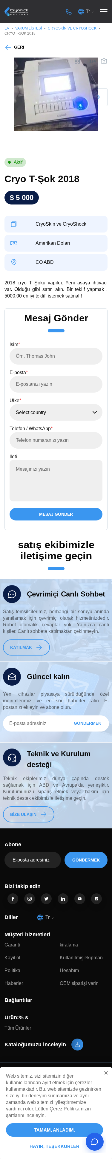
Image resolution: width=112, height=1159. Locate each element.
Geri (19, 47)
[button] (106, 1073)
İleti (13, 456)
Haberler (13, 983)
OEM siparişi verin (79, 983)
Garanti (12, 944)
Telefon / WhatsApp (31, 428)
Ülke (15, 400)
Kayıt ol (12, 957)
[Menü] (104, 11)
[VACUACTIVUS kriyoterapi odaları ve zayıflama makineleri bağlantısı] (16, 11)
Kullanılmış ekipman (81, 957)
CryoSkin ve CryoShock (72, 28)
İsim (15, 344)
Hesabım (69, 970)
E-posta (19, 372)
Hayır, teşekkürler (54, 1146)
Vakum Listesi (28, 28)
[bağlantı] (12, 898)
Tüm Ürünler (17, 1028)
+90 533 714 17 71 (68, 11)
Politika (12, 970)
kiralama (69, 944)
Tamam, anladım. (54, 1129)
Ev (6, 28)
